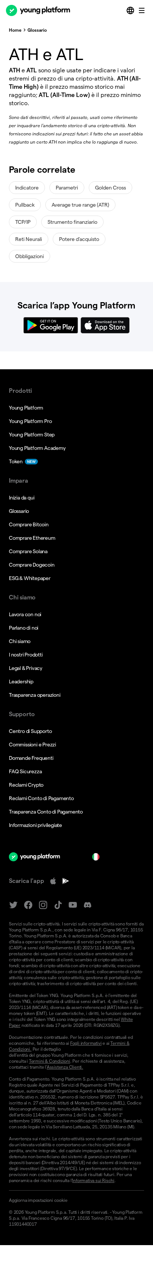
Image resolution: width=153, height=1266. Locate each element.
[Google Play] (65, 881)
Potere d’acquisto (79, 239)
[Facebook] (28, 905)
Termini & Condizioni (49, 1061)
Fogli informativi (86, 1043)
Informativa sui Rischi (93, 1180)
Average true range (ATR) (80, 205)
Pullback (25, 205)
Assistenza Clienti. (65, 1067)
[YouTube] (72, 905)
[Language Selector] (131, 10)
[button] (76, 1200)
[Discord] (87, 905)
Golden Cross (110, 188)
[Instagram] (43, 905)
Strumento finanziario (72, 222)
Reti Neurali (28, 239)
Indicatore (27, 188)
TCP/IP (22, 222)
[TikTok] (57, 905)
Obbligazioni (29, 256)
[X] (13, 905)
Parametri (67, 188)
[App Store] (53, 881)
